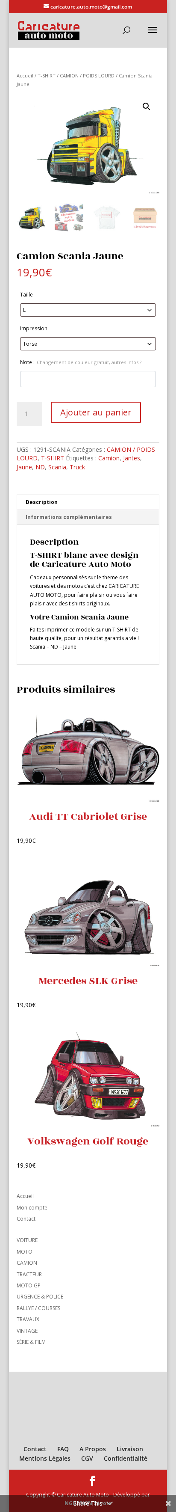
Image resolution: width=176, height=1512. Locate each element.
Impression (33, 328)
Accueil (25, 75)
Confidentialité (125, 1458)
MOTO (24, 1251)
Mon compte (32, 1207)
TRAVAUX (28, 1319)
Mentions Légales (44, 1458)
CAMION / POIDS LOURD (87, 75)
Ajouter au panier (96, 412)
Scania (57, 467)
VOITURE (27, 1240)
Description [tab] (42, 502)
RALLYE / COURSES (38, 1308)
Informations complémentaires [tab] (69, 517)
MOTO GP (29, 1285)
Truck (77, 467)
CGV (87, 1458)
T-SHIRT (47, 75)
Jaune (24, 467)
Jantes (131, 458)
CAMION (27, 1262)
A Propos (92, 1449)
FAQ (63, 1449)
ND (40, 467)
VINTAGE (27, 1330)
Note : (80, 362)
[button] (146, 106)
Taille (26, 294)
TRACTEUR (29, 1274)
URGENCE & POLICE (40, 1296)
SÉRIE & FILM (31, 1342)
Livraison (130, 1449)
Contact (26, 1218)
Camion (109, 458)
